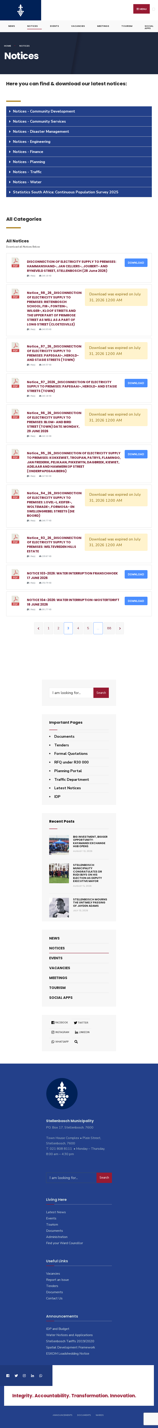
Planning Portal (68, 770)
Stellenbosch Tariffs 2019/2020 (70, 1341)
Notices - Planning (29, 161)
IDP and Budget (57, 1329)
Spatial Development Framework (70, 1347)
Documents (64, 736)
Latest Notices (67, 788)
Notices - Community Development (44, 111)
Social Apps (149, 27)
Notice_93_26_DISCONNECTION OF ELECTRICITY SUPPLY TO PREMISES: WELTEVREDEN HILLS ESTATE (54, 544)
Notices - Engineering (31, 141)
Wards (99, 1415)
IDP (57, 796)
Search (101, 693)
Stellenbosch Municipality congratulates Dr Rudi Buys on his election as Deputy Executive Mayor (87, 873)
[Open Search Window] (76, 1041)
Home (7, 45)
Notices (32, 26)
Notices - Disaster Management (41, 131)
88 (109, 628)
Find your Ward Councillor (64, 1243)
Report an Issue (57, 1280)
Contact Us (54, 1298)
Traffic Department (71, 779)
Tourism (126, 26)
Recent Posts (61, 821)
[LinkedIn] (32, 1375)
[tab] (79, 111)
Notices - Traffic (27, 171)
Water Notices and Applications (69, 1335)
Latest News (56, 1212)
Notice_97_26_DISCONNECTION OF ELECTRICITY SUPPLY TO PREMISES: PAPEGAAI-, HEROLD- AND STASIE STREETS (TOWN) (54, 353)
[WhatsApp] (40, 1375)
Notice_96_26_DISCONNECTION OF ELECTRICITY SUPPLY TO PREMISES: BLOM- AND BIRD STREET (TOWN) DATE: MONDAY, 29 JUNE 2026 (54, 422)
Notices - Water (27, 182)
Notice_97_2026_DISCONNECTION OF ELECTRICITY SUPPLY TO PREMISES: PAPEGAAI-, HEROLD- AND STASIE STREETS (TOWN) (72, 386)
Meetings (103, 26)
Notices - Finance (28, 151)
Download (136, 262)
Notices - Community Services (39, 121)
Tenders (61, 745)
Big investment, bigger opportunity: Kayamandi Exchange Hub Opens (90, 841)
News (11, 26)
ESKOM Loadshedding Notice (67, 1353)
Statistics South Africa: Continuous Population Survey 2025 (65, 192)
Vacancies (78, 26)
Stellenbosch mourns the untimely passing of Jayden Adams (90, 902)
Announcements (62, 1415)
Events (54, 26)
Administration (56, 1237)
